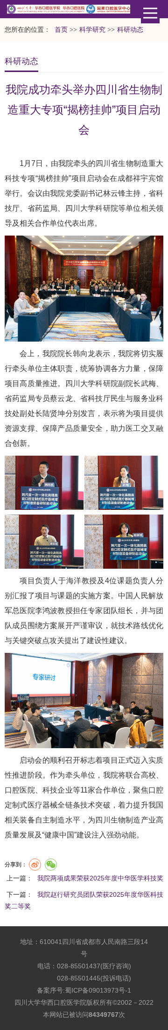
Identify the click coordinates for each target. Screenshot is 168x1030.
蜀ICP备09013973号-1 (98, 990)
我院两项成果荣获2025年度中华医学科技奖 (100, 878)
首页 (61, 29)
